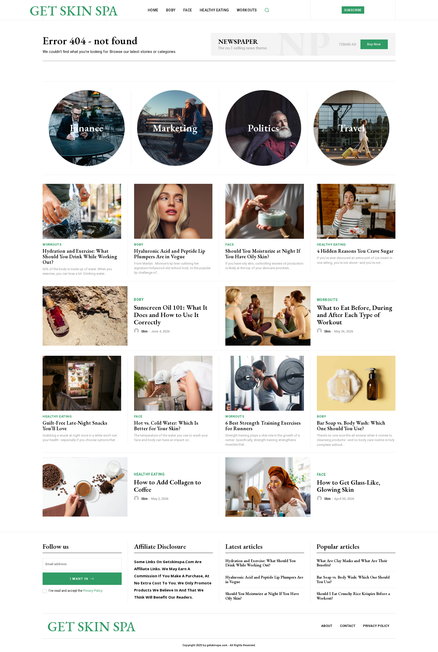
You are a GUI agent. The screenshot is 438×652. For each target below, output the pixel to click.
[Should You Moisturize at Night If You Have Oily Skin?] (264, 211)
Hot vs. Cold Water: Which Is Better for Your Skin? (166, 426)
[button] (267, 10)
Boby (138, 244)
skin (144, 331)
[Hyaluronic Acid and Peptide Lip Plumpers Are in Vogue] (173, 211)
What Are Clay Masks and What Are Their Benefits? (352, 563)
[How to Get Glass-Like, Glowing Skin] (268, 487)
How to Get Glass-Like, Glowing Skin (348, 486)
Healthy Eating (331, 244)
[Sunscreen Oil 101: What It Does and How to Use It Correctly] (85, 316)
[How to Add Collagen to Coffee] (85, 487)
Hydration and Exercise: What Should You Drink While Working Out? (80, 256)
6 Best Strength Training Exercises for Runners (263, 426)
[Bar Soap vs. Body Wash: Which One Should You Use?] (356, 383)
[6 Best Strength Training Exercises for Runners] (264, 383)
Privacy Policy (92, 590)
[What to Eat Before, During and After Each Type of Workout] (268, 316)
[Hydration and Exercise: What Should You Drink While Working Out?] (82, 211)
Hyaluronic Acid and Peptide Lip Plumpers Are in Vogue (169, 254)
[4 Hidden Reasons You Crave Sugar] (356, 211)
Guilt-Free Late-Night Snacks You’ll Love (75, 426)
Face (229, 244)
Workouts (52, 244)
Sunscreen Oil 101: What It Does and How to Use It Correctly (170, 314)
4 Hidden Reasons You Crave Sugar (355, 251)
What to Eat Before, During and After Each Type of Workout (354, 314)
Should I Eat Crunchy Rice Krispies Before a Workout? (353, 596)
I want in (79, 579)
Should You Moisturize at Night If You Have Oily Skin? (262, 254)
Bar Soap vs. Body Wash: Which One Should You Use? (351, 426)
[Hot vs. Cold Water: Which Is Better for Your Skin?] (173, 383)
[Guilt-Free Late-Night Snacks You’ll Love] (82, 383)
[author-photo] (137, 331)
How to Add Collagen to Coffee (167, 486)
